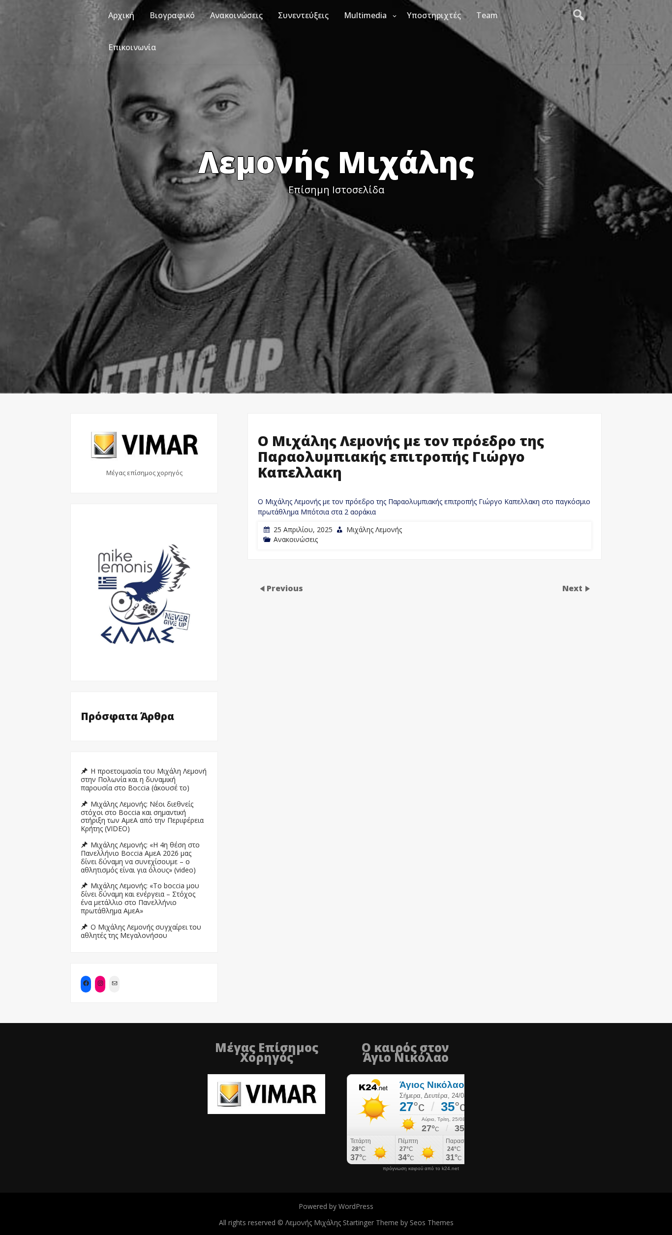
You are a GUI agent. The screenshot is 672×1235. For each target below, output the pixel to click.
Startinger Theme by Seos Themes (398, 1222)
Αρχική (121, 15)
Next (573, 588)
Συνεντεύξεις (303, 15)
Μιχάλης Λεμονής (374, 529)
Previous (285, 588)
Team (487, 15)
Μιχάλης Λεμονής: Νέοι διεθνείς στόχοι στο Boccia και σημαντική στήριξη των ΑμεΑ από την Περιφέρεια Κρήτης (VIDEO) (142, 816)
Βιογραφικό (172, 15)
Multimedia (365, 15)
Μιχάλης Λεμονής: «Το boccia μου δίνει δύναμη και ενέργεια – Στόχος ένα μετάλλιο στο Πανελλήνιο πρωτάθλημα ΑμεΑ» (140, 898)
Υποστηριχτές (434, 15)
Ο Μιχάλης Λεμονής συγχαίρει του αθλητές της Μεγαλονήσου (141, 931)
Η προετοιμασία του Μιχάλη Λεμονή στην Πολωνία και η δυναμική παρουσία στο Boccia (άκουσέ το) (144, 779)
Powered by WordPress (336, 1206)
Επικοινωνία (132, 47)
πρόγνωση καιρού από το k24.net (421, 1168)
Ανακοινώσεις (236, 15)
